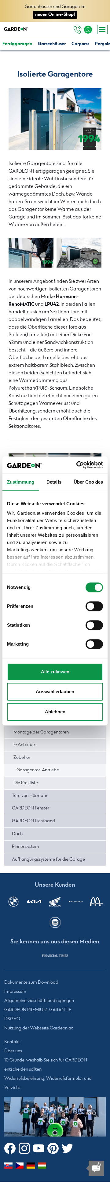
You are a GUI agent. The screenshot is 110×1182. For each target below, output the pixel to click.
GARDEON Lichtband (33, 821)
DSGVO (12, 1019)
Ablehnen (55, 711)
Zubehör (21, 757)
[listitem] (55, 956)
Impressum (15, 992)
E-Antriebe (24, 745)
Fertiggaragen (17, 44)
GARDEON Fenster (30, 808)
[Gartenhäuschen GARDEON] (79, 253)
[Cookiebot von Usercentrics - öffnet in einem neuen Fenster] (77, 465)
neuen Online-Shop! (55, 14)
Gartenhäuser (52, 44)
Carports (80, 44)
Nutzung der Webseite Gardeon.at (38, 1028)
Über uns (13, 1051)
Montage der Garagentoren (41, 732)
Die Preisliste (25, 783)
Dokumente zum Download (31, 983)
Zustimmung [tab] (20, 482)
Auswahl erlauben (55, 691)
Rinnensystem (25, 846)
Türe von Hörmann (30, 795)
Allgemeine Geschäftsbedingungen (39, 1001)
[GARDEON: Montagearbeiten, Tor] (31, 253)
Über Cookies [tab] (88, 482)
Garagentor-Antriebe (37, 770)
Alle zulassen (55, 671)
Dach (17, 834)
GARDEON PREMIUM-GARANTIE (37, 1010)
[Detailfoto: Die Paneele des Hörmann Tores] (55, 119)
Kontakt (12, 1042)
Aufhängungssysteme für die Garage (48, 859)
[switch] (94, 606)
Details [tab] (53, 482)
